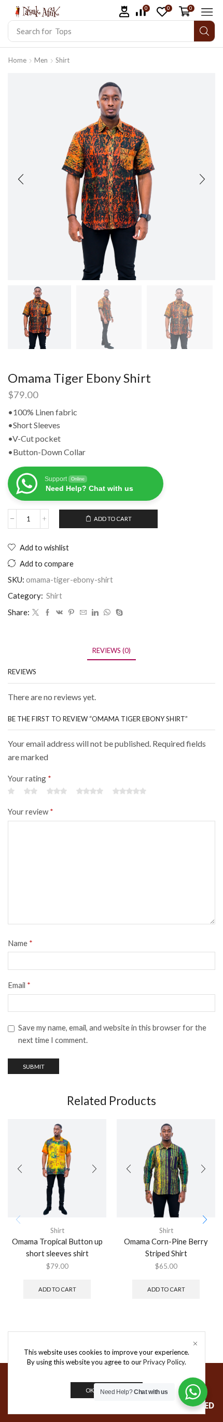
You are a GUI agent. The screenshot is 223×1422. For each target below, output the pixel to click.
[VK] (59, 612)
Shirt (62, 60)
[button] (124, 12)
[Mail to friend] (83, 612)
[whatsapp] (107, 612)
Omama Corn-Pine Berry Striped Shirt (166, 1247)
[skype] (118, 612)
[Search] (204, 31)
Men (41, 60)
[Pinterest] (71, 612)
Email (19, 985)
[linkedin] (95, 612)
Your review (30, 811)
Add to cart (113, 518)
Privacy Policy (164, 1362)
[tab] (111, 650)
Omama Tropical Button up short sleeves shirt (57, 1247)
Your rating (29, 778)
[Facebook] (47, 612)
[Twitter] (35, 612)
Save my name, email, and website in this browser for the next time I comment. (112, 1033)
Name (20, 943)
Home (17, 60)
